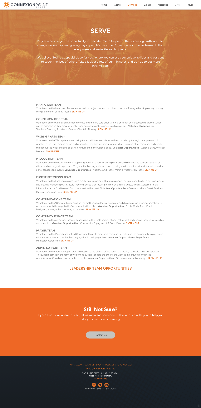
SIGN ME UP (78, 111)
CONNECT (89, 365)
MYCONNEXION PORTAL (100, 368)
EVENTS (100, 365)
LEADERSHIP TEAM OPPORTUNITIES (100, 268)
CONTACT (127, 365)
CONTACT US (100, 378)
